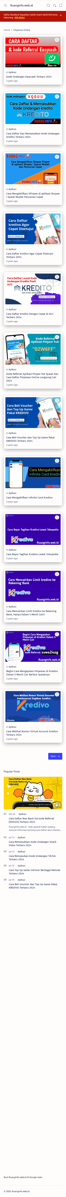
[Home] (7, 29)
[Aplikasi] (12, 72)
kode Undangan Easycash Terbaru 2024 (29, 76)
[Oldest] (55, 756)
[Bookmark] (61, 5)
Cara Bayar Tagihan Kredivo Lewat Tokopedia (32, 554)
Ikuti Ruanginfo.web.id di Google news (23, 1177)
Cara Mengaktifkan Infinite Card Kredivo (29, 497)
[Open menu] (5, 5)
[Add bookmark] (57, 40)
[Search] (48, 5)
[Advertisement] (33, 1032)
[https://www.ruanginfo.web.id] (45, 80)
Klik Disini (20, 17)
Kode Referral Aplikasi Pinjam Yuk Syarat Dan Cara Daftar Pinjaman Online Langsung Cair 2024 (32, 377)
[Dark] (54, 5)
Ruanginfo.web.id (22, 5)
